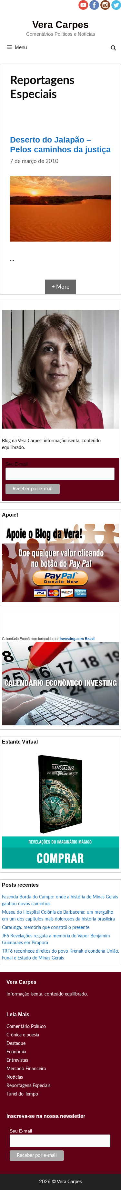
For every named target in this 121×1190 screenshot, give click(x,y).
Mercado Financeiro (26, 1069)
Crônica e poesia (22, 1035)
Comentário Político (26, 1026)
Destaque (15, 1043)
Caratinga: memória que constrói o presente (45, 927)
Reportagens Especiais (28, 1086)
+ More (60, 287)
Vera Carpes (60, 24)
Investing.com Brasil (77, 639)
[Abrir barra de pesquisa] (113, 48)
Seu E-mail (16, 464)
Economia (16, 1052)
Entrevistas (17, 1060)
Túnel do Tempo (22, 1094)
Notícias (14, 1077)
